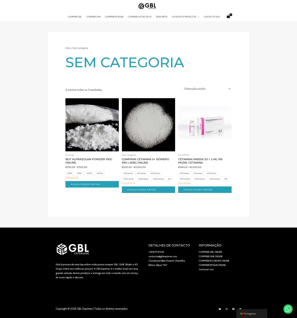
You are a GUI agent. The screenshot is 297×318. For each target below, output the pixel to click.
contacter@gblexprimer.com (162, 256)
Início (68, 48)
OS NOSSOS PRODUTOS (184, 16)
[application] (197, 16)
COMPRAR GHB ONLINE (211, 256)
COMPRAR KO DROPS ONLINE (214, 260)
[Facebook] (233, 309)
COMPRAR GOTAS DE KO (140, 16)
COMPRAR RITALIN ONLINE (212, 265)
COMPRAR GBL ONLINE (210, 252)
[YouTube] (220, 309)
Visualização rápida (85, 184)
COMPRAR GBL (75, 16)
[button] (288, 309)
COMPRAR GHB (93, 16)
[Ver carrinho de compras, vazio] (228, 17)
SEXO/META (161, 16)
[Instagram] (227, 309)
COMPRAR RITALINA (114, 16)
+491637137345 (156, 252)
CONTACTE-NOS (212, 16)
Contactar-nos (206, 269)
